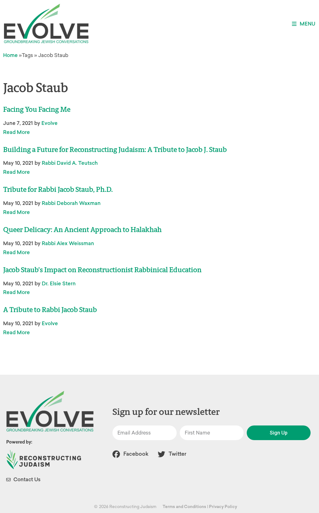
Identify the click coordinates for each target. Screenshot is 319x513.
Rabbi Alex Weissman (68, 243)
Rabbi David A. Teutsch (70, 163)
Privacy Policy (223, 506)
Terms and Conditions (184, 506)
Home (10, 55)
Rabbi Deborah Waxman (71, 203)
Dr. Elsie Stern (59, 284)
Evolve (49, 123)
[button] (303, 23)
